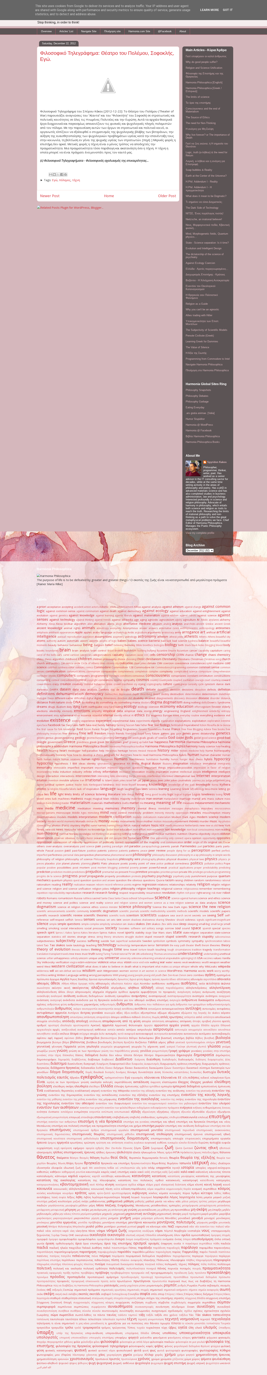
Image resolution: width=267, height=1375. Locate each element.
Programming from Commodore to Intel (208, 358)
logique (187, 794)
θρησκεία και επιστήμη (115, 1163)
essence (86, 715)
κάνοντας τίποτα (219, 1172)
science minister (109, 907)
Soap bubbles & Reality (199, 169)
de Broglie (123, 689)
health (42, 750)
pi (229, 859)
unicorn (83, 958)
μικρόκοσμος (44, 1218)
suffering (93, 941)
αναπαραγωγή (157, 996)
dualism (61, 706)
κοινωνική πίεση (102, 1189)
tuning (99, 954)
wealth (205, 962)
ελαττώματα (169, 1082)
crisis (109, 684)
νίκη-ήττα (81, 1231)
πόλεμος (65, 180)
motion (158, 821)
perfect (216, 850)
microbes (207, 808)
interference (154, 776)
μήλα (56, 1214)
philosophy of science (79, 859)
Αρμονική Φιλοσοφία (128, 1025)
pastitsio (92, 850)
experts (155, 721)
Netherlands (192, 825)
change (201, 654)
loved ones (44, 798)
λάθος (217, 1193)
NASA (127, 825)
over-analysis (54, 846)
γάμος (162, 1042)
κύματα (163, 1193)
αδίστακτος (183, 979)
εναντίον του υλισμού (214, 1103)
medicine (65, 807)
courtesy (216, 680)
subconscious (222, 936)
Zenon (182, 975)
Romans (52, 898)
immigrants (224, 763)
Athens (203, 636)
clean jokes (140, 663)
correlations (105, 680)
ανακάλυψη (43, 996)
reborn (100, 884)
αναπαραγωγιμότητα (179, 996)
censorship (166, 654)
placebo (50, 863)
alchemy (225, 619)
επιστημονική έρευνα (188, 1134)
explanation (167, 721)
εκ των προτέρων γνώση (72, 1082)
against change (193, 607)
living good (151, 794)
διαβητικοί (108, 1059)
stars (169, 932)
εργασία (225, 1138)
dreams (42, 706)
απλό (199, 1017)
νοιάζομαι (148, 1231)
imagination (180, 763)
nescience (178, 825)
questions (149, 880)
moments (69, 821)
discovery (179, 698)
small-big (204, 924)
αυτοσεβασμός (221, 1033)
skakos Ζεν (159, 924)
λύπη (199, 1197)
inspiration (162, 771)
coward (225, 680)
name (94, 825)
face (44, 725)
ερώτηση (89, 1142)
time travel (130, 949)
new (202, 825)
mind (104, 812)
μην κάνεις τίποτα (69, 1214)
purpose (212, 876)
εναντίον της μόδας (74, 1099)
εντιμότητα (81, 1111)
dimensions (109, 698)
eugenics (156, 715)
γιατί (162, 1046)
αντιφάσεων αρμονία (51, 1013)
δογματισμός (73, 1071)
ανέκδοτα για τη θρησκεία (92, 1000)
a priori (41, 607)
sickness (190, 919)
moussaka (168, 821)
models (61, 817)
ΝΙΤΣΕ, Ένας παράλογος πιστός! (204, 213)
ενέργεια (186, 1107)
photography (148, 859)
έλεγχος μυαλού (201, 1082)
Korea (215, 784)
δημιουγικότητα (165, 1055)
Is (103, 780)
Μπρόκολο (79, 1226)
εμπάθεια (154, 1086)
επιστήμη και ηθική (163, 1121)
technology (107, 944)
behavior (63, 645)
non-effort (139, 829)
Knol (118, 784)
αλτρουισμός (83, 992)
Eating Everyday (195, 407)
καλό (177, 1172)
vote (146, 962)
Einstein (216, 706)
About (182, 31)
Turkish (115, 954)
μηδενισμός (44, 1214)
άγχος (147, 979)
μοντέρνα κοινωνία (142, 1222)
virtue (112, 962)
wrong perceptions (100, 975)
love (226, 794)
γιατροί (171, 1046)
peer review (157, 850)
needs (169, 825)
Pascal (49, 850)
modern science (208, 817)
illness (135, 763)
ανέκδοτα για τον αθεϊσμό (128, 1000)
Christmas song (212, 659)
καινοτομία (93, 1172)
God (171, 737)
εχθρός (99, 1148)
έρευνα (42, 1142)
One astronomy (159, 838)
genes (186, 733)
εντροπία (94, 1111)
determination (193, 694)
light (61, 794)
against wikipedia (122, 619)
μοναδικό (184, 1218)
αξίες (119, 1013)
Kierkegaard (95, 784)
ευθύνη (161, 1142)
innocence (125, 771)
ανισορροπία (89, 1008)
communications (76, 671)
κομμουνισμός (174, 1189)
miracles (195, 812)
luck (54, 798)
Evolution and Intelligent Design (203, 248)
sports (129, 932)
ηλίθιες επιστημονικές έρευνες (74, 1152)
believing (119, 645)
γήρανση (152, 1046)
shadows (136, 919)
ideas (82, 763)
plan (58, 863)
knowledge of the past (181, 784)
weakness (194, 962)
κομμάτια (160, 1189)
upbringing (187, 958)
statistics (56, 936)
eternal (108, 715)
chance (189, 655)
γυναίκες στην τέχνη (49, 1055)
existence (60, 720)
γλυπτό (202, 1046)
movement (181, 821)
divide (69, 702)
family (101, 725)
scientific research (48, 915)
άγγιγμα (54, 979)
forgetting (116, 729)
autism (61, 641)
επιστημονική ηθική (217, 1134)
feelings (165, 725)
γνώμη (226, 1046)
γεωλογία (92, 1046)
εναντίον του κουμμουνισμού (149, 1103)
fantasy (111, 725)
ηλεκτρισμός (44, 1152)
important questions (131, 767)
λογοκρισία (160, 1197)
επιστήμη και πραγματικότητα (98, 1126)
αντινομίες (209, 1008)
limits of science (84, 794)
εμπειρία (166, 1086)
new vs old (212, 825)
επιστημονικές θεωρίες (88, 1134)
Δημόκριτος (223, 1055)
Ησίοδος (207, 1152)
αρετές (226, 1021)
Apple (79, 632)
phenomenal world (121, 855)
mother (148, 821)
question (85, 880)
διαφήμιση (102, 1063)
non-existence (155, 829)
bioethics (148, 645)
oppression (44, 842)
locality (163, 794)
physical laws (196, 859)
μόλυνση (159, 1218)
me (141, 803)
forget (104, 729)
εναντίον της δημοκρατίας (65, 1095)
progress (70, 875)
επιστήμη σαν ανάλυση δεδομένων (187, 1126)
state (177, 932)
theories (215, 945)
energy (157, 711)
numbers (170, 834)
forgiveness (130, 729)
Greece (69, 741)
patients (123, 850)
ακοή (67, 988)
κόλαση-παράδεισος (133, 1189)
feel (156, 725)
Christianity (169, 659)
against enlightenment (206, 611)
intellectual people (190, 771)
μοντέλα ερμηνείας (63, 1222)
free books (218, 729)
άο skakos (214, 1013)
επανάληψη (87, 1117)
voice (135, 962)
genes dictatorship (203, 733)
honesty (61, 755)
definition (224, 689)
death (137, 688)
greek (93, 742)
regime (136, 884)
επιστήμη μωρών (153, 1126)
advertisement (125, 607)
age (136, 619)
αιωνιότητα (43, 988)
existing (76, 721)
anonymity (115, 628)
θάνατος (46, 1157)
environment (45, 715)
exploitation (199, 721)
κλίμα (190, 1184)
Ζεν (107, 1148)
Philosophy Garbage (197, 401)
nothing (126, 834)
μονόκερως (43, 1222)
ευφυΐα (226, 1142)
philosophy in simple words (214, 855)
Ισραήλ (176, 1167)
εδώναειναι (152, 1077)
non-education (123, 829)
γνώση (62, 1050)
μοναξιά (197, 1218)
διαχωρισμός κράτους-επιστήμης (180, 1063)
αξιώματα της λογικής (193, 1013)
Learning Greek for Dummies (202, 341)
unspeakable (173, 958)
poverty (134, 867)
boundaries (52, 650)
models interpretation (83, 817)
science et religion (68, 907)
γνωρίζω (42, 1051)
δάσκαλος (68, 1055)
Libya (40, 794)
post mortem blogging (104, 867)
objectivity (204, 834)
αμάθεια (123, 992)
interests (141, 776)
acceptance (54, 607)
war (162, 962)
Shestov (170, 919)
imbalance (195, 763)
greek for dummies (109, 742)
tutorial (124, 954)
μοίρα (136, 1218)
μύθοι (99, 1226)
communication (55, 671)
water (169, 962)
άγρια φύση (136, 979)
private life (185, 872)
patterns (134, 850)
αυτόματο (205, 1033)
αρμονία (107, 1025)
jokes (174, 780)
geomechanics (95, 738)
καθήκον (55, 1172)
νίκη (72, 1231)
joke (167, 780)
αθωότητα (117, 983)
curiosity (192, 684)
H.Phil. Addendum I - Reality (202, 181)
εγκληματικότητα (114, 1077)
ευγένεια (139, 1142)
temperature (139, 945)
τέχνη (76, 180)
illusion (156, 763)
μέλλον (83, 1205)
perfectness (55, 855)
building (141, 650)
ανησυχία (174, 1000)
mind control (118, 812)
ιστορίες (201, 1167)
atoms (41, 641)
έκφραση (156, 1082)
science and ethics (209, 898)
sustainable (135, 941)
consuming (43, 680)
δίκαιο (129, 1068)
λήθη (79, 1197)
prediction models (61, 872)
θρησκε (79, 1163)
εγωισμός (137, 1077)
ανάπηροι (211, 996)
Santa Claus (107, 898)
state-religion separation (198, 932)
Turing (106, 954)
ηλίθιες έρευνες (106, 1152)
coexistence (182, 663)
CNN (159, 663)
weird (40, 966)
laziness (153, 789)
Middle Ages (79, 812)
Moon (139, 821)
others (41, 846)
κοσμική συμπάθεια (204, 1189)
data (76, 689)
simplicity (105, 924)
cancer (193, 650)
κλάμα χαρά (153, 1184)
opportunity (209, 838)
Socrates (124, 928)
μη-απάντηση (115, 1209)
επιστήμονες (60, 1129)
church (226, 659)
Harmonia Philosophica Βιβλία (165, 746)
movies (194, 821)
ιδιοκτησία (43, 1167)
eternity (118, 715)
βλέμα (65, 1042)
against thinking (85, 619)
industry (77, 771)
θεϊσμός (84, 1158)
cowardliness (44, 684)
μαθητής (139, 1201)
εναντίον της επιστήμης (164, 1095)
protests (136, 876)
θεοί (114, 1157)
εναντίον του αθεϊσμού (78, 1103)
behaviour (76, 645)
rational (226, 880)
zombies (198, 975)
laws (145, 789)
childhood (71, 659)
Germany (121, 738)
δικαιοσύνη (141, 1068)
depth (135, 694)
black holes (198, 645)
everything (206, 715)
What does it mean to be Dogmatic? (206, 196)
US (194, 958)
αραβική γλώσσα (211, 1021)
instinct (174, 771)
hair (151, 742)
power (144, 867)
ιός (138, 1167)
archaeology (120, 632)
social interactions (72, 928)
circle (77, 663)
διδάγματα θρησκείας (65, 1068)
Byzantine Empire (166, 650)
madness (77, 798)
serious (100, 919)
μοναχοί (209, 1218)
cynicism (210, 684)
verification (62, 962)
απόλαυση (95, 1021)
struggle (129, 936)
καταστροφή (190, 1180)
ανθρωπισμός (108, 1004)
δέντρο (148, 1055)
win (57, 971)
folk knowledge (66, 729)
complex (153, 671)
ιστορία (187, 1167)
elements (67, 711)
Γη (144, 1046)
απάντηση (89, 1017)
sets (113, 919)
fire (38, 729)
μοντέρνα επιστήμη (114, 1222)
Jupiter (40, 784)
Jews (160, 780)
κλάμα (141, 1184)
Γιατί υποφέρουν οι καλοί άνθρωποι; (206, 56)
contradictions (68, 680)
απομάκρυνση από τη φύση (121, 1021)
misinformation (46, 817)
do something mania (127, 702)
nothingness (139, 834)
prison (174, 872)
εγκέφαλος (92, 1076)
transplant (55, 954)
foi (55, 729)
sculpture (163, 915)
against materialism (146, 615)
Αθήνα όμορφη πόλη (82, 983)
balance (204, 641)
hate (218, 746)
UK (133, 954)
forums (143, 729)
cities (102, 663)
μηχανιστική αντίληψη (140, 1214)
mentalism (164, 808)
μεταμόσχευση (207, 1205)
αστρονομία (163, 1029)
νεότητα (56, 1231)
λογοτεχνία (187, 1197)
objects (215, 834)
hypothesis (61, 763)
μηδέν (226, 1209)
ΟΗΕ (71, 1235)
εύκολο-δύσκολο (188, 1142)
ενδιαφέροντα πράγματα (165, 1107)
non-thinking (47, 833)
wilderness (43, 971)
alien (90, 624)
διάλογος (200, 1059)
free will (86, 733)
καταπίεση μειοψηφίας (181, 1176)
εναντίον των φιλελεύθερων (120, 1107)
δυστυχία (209, 1072)
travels (65, 954)
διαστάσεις (43, 1063)
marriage (185, 798)
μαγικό (217, 1197)
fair (63, 725)
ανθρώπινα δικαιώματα (197, 1000)
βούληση (118, 1042)
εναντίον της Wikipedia (115, 1090)
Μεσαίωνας (143, 1205)
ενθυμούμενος (212, 1107)
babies (122, 641)
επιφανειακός (193, 1138)
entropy (225, 711)
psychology (164, 876)
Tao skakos (57, 945)
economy (167, 706)
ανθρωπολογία (45, 1008)
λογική (125, 1197)
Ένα (40, 1090)
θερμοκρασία (150, 1158)
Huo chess (196, 759)
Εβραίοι (75, 1077)
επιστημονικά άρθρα (86, 1130)
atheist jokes (176, 636)
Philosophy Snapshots (198, 390)
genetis (41, 738)
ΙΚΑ (91, 1167)
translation (43, 954)
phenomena (102, 855)
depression (125, 694)
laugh (120, 789)
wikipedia (224, 966)
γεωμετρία (106, 1046)
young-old (149, 975)
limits (68, 794)
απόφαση (185, 1021)
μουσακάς (224, 1222)
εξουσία (186, 1111)
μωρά (141, 1226)
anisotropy (103, 628)
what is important (143, 966)
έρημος (52, 1142)
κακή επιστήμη (119, 1172)
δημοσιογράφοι (46, 1059)
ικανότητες (100, 1167)
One (145, 837)
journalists (184, 780)
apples (88, 632)
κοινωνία (44, 1188)
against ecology (155, 610)
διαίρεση (139, 1059)
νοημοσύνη (134, 1231)
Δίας (227, 1059)
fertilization (177, 725)
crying (141, 684)
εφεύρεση (66, 1148)
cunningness (180, 684)
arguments (154, 632)
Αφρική (58, 1038)
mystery (75, 825)
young (123, 975)
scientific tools (117, 915)
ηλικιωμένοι (148, 1152)
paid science (87, 846)
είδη (185, 1077)
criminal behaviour (94, 684)
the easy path (177, 945)
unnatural (159, 958)
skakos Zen (143, 924)
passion (59, 850)
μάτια (185, 1201)
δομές (88, 1072)
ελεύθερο (94, 1086)
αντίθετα (140, 1008)
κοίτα (117, 1189)
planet (66, 863)
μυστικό (132, 1226)
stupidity (208, 936)
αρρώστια (161, 1025)
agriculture (189, 619)
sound (186, 928)
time (118, 949)
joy (203, 780)
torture (142, 949)
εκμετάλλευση (123, 1082)
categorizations (101, 655)
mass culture (215, 798)
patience (113, 850)
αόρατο (225, 1013)
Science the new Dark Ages (169, 907)
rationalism (44, 884)
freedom (100, 733)
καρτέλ (96, 1176)
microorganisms (46, 812)
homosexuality (46, 755)
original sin (215, 842)
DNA (77, 702)
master (65, 803)
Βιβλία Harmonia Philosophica (203, 436)
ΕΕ (179, 1077)
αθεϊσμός (43, 983)
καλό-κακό (188, 1172)
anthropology (206, 628)
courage (199, 680)
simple (53, 924)
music (213, 821)
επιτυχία (178, 1138)
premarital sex (110, 872)
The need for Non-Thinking (201, 123)
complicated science (185, 671)
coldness (63, 667)
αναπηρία (198, 996)
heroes (133, 750)
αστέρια (131, 1029)
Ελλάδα (107, 1086)
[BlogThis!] (54, 174)
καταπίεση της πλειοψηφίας (97, 1180)
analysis (177, 624)
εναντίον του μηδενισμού (183, 1103)
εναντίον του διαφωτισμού (113, 1103)
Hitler (174, 750)
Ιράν (144, 1167)
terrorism (162, 945)
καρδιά (73, 1176)
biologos (159, 645)
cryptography (154, 684)
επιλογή (203, 1117)
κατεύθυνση (207, 1180)
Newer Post (50, 195)
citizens (110, 663)
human (193, 754)
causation (130, 655)
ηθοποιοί (224, 1148)
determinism (210, 694)
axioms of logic (108, 641)
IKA (128, 763)
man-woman (154, 798)
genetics (223, 733)
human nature (52, 759)
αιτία (202, 983)
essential (97, 715)
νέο (191, 1226)
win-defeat (65, 971)
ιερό (85, 1167)
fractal (166, 729)
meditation (84, 808)
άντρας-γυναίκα (91, 1013)
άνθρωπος (63, 1008)
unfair (50, 958)
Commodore (102, 667)
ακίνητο (57, 988)
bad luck (166, 641)
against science (206, 615)
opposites (223, 838)
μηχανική (119, 1214)
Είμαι (227, 1077)
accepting (67, 607)
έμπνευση (224, 1086)
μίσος (103, 1218)
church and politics (48, 663)
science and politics (65, 902)
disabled (150, 698)
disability (138, 698)
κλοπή (199, 1184)
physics (211, 858)
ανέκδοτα (69, 1000)
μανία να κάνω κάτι (168, 1201)
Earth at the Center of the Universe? (206, 175)
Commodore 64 (144, 667)
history (163, 750)
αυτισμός (111, 1033)
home (209, 750)
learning (164, 789)
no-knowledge (96, 829)
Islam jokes (119, 780)
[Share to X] (58, 174)
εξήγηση (175, 1111)
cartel (66, 655)
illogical (146, 763)
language (108, 788)
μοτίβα (213, 1222)
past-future (79, 850)
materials (97, 803)
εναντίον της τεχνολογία (201, 1099)
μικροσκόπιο (82, 1218)
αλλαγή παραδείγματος (170, 988)
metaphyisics (192, 808)
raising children (184, 880)
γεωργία (136, 1046)
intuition (42, 780)
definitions (46, 693)
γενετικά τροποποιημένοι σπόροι (195, 1042)
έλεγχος (183, 1082)
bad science (179, 641)
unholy (74, 958)
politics (196, 863)
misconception (211, 812)
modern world (55, 821)
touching (161, 949)
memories (112, 808)
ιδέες (213, 1163)
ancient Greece (204, 624)
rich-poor (190, 892)
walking (154, 962)
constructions (222, 675)
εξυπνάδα (198, 1111)
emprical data (133, 711)
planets (75, 863)
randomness (213, 880)
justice (69, 784)
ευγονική (150, 1142)
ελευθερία (81, 1086)
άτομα (74, 1033)
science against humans (184, 898)
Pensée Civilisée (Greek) (200, 335)
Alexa (52, 624)
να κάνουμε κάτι (156, 1226)
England (185, 711)
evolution (43, 721)
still (64, 936)
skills (169, 924)
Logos (196, 794)
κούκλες (41, 1193)
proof (82, 876)
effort (197, 706)
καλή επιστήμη (153, 1172)
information (110, 771)
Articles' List (66, 31)
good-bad (223, 738)
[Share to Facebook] (62, 174)
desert (156, 694)
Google (42, 742)
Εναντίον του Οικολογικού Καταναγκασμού (200, 288)
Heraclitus (111, 750)
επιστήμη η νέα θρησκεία (100, 1121)
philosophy (142, 854)
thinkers (85, 949)
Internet (203, 775)
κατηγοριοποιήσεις (48, 1184)
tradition (197, 949)
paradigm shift (120, 846)
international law (184, 776)
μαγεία (208, 1197)
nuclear (159, 834)
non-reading (222, 829)
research (88, 892)
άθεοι (55, 983)
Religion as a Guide (197, 303)
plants (96, 863)
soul (178, 928)
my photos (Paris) (58, 825)
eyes (39, 725)
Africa (137, 607)
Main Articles (111, 798)
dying (76, 706)
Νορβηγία (180, 1231)
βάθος (79, 1038)
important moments (106, 767)
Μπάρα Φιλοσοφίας (60, 1226)
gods (189, 737)
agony (178, 619)
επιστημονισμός (161, 1138)
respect (123, 892)
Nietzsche (70, 829)
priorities (165, 872)
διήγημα (118, 1068)
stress (91, 936)
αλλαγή (147, 987)
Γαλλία (152, 1042)
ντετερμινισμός (220, 1231)
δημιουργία (184, 1055)
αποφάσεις (172, 1021)
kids (85, 784)
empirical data (113, 711)
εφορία (90, 1148)
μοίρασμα (147, 1218)
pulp (187, 876)
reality (67, 884)
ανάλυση (69, 996)
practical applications (181, 867)
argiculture (141, 632)
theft (198, 945)
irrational (93, 780)
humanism (107, 759)
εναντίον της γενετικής (198, 1090)
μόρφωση (202, 1222)
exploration (213, 721)
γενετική (223, 1041)
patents (102, 850)
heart (63, 750)
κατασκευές (173, 1180)
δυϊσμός (110, 1072)
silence (42, 923)
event (176, 715)
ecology (130, 706)
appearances (67, 632)
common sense (209, 667)
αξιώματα (174, 1013)
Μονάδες (171, 1218)
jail (139, 780)
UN (138, 954)
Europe (167, 715)
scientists (148, 915)
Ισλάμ (151, 1167)
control (81, 680)
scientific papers (220, 911)
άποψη (197, 1021)
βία (157, 1038)
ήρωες (197, 1152)
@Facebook (165, 31)
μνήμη (125, 1217)
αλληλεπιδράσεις (196, 988)
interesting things (125, 776)
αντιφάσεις (223, 1008)
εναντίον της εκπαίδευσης (101, 1095)
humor (174, 759)
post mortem (81, 867)
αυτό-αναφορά (126, 1033)
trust (85, 954)
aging (143, 619)
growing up (135, 742)
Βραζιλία (129, 1042)
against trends (103, 619)
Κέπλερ (100, 1184)
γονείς (135, 1051)
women (124, 971)
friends (120, 733)
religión (215, 884)
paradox (135, 846)
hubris (183, 755)
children (85, 658)
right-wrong (203, 892)
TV (129, 954)
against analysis (151, 607)
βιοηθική (209, 1038)
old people (115, 838)
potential (124, 867)
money (104, 821)
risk (213, 892)
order (188, 842)
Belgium (99, 645)
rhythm (180, 892)
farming (121, 725)
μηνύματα (86, 1214)
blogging (210, 645)
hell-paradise (90, 750)
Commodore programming (170, 667)
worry (217, 971)
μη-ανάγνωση (98, 1209)
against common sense (61, 611)
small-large (217, 924)
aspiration (88, 636)
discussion (191, 698)
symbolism (159, 941)
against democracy (129, 611)
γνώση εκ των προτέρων (84, 1051)
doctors (145, 702)
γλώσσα (214, 1046)
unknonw (136, 958)
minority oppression (176, 812)
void (141, 962)
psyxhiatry (179, 876)
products (209, 872)
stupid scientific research (183, 936)
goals (142, 738)
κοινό (226, 1184)
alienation (100, 624)
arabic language (102, 632)
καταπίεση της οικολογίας (56, 1180)
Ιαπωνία (185, 1163)
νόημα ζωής (116, 1230)
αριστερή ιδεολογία (60, 1025)
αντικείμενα (154, 1008)
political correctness (177, 863)
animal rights (72, 628)
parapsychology (151, 846)
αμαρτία (134, 992)
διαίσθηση (153, 1059)
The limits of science (197, 96)
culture (167, 684)
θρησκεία (92, 1163)
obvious (70, 838)
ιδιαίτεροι (224, 1163)
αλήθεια (133, 988)
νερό (65, 1231)
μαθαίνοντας (98, 1201)
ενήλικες (197, 1107)
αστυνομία (181, 1029)
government (55, 742)
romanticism (65, 898)
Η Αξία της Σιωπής (196, 353)
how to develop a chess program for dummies (102, 755)
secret (187, 915)
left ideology (197, 789)
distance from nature (51, 702)
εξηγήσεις (163, 1111)
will (52, 971)
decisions (187, 689)
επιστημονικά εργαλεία (115, 1130)
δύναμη (132, 1072)
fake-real (91, 725)
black (188, 645)
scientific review (71, 915)
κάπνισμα (61, 1176)
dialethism (224, 694)
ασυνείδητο (210, 1029)
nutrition (182, 834)
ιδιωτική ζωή (72, 1167)
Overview (46, 31)
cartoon (74, 655)
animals (88, 627)
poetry (133, 863)
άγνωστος (123, 979)
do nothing (88, 702)
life (53, 793)
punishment (198, 876)
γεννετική (43, 1046)
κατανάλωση (122, 1176)
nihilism (82, 829)
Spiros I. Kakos (64, 932)
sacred (96, 898)
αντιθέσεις (128, 1008)
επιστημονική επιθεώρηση (154, 1134)
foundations (154, 729)
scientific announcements (51, 911)
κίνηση (109, 1184)
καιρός (105, 1172)
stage (148, 932)
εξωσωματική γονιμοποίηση (52, 1117)
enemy (147, 711)
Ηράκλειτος (187, 1152)
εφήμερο (78, 1148)
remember (205, 888)
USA (199, 958)
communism (93, 671)
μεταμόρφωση (190, 1205)
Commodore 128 (122, 667)
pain (98, 846)
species (226, 928)
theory (225, 945)
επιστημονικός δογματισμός (124, 1138)
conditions (126, 675)
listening (101, 794)
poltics (219, 863)
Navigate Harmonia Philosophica (204, 364)
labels (72, 789)
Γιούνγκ (181, 1046)
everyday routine (189, 715)
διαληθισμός (169, 1059)
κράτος (81, 1192)
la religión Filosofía (58, 789)
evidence (219, 715)
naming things (115, 825)
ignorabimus (104, 763)
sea (172, 915)
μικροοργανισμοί (63, 1218)
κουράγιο (68, 1193)
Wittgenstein (110, 971)
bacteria (154, 641)
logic (171, 794)
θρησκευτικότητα (141, 1163)
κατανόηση (141, 1175)
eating (119, 706)
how (69, 755)
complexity (166, 671)
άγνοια (93, 979)
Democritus (111, 694)
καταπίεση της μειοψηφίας (213, 1176)
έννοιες (226, 1107)
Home (109, 195)
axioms (93, 641)
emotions (82, 710)
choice (121, 659)
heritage (123, 750)
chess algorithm (54, 659)
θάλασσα (225, 1152)
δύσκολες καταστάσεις (175, 1072)
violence (103, 962)
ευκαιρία (173, 1142)
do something (104, 702)
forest (95, 729)
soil (144, 928)
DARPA (54, 689)
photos (161, 859)
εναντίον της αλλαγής (143, 1090)
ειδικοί (205, 1077)
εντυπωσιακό (122, 1111)
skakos (131, 924)
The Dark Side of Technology (202, 207)
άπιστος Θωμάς (150, 1017)
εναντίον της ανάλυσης (170, 1090)
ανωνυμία (109, 1013)
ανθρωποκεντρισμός (218, 1004)
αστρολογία (144, 1029)
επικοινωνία (188, 1117)
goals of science (157, 738)
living (139, 794)
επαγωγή (74, 1117)
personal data (71, 855)
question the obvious (129, 880)
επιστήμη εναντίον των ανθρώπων (57, 1121)
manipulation (171, 798)
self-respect (57, 919)
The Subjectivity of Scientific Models (206, 329)
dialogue (42, 698)
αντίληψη (193, 1008)
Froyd (141, 733)
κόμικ (150, 1189)
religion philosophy (122, 888)
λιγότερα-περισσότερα (106, 1197)
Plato (104, 863)
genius (49, 738)
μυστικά (121, 1226)
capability (203, 650)
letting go (224, 789)
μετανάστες (223, 1205)
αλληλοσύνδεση (47, 992)
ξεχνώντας (43, 1235)
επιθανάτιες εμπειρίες (154, 1117)
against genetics (58, 615)
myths (85, 825)
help (101, 750)
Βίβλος (199, 1038)
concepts (114, 675)
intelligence (209, 771)
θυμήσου (172, 1163)
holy (202, 750)
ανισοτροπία (105, 1008)
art (202, 632)
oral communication (171, 842)
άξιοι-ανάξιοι (131, 1013)
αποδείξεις (54, 1021)
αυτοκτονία (191, 1033)
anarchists (189, 624)
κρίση (92, 1193)
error (77, 715)
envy (56, 715)
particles (209, 846)
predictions (78, 872)
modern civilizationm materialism (151, 817)
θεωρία (174, 1158)
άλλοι (61, 992)
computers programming (92, 675)
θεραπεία (135, 1158)
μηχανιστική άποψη (169, 1214)
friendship (131, 733)
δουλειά (98, 1072)
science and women (141, 902)
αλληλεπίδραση (219, 988)
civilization (126, 663)
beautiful (215, 641)
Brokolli (119, 650)
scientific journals (129, 911)
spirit (51, 932)
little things (128, 794)
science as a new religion (169, 902)
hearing (53, 750)
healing (225, 746)
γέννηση (57, 1046)
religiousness (191, 888)
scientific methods (177, 911)
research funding (106, 892)
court (207, 680)
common (192, 667)
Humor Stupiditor (195, 418)
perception (200, 850)
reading (56, 884)
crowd (117, 684)
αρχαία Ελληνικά (220, 1025)
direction (122, 698)
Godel (180, 738)
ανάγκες (196, 992)
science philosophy (135, 906)
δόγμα (55, 1071)
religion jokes (100, 888)
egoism (206, 706)
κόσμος (224, 1188)
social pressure (94, 928)
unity (101, 958)
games (165, 733)
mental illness (147, 808)
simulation (116, 924)
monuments (127, 821)
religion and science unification (72, 888)
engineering (171, 711)
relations (162, 884)
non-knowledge (175, 829)
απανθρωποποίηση (53, 1016)
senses (89, 919)
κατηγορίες (223, 1180)
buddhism (130, 650)
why (201, 966)
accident (78, 607)
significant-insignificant (217, 919)
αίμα (136, 983)
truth (91, 954)
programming (222, 872)
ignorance (119, 763)
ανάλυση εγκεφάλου (117, 996)
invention (53, 780)
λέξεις (71, 1197)
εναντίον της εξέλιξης (133, 1095)
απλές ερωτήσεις (171, 1017)
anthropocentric (189, 628)
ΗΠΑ (176, 1152)
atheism (162, 636)
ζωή (169, 1147)
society (111, 928)
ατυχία (94, 1033)
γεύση (81, 1046)
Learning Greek (179, 789)
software (136, 928)
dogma (156, 702)
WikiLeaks (211, 966)
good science (209, 738)
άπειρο (115, 1017)
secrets (196, 915)
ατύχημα (84, 1033)
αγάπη (210, 974)
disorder (215, 698)
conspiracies (178, 675)
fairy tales (72, 725)
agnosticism (166, 619)
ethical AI (128, 715)
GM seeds (133, 738)
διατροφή (89, 1063)
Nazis (155, 825)
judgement (219, 780)
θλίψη (69, 1163)
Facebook (54, 725)
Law (138, 789)
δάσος (79, 1055)
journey (196, 780)
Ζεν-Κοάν (116, 1148)
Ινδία (111, 1167)
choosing (131, 659)
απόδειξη (68, 1021)
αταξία (55, 1033)
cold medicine (215, 663)
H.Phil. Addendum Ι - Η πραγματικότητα (199, 189)
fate (137, 725)
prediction (43, 872)
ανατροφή (56, 1000)
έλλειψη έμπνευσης (126, 1086)
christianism (153, 659)
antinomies (223, 628)
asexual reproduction (69, 636)
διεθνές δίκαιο (104, 1068)
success (81, 941)
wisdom (88, 970)
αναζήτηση (223, 992)
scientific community (77, 911)
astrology (131, 636)
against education (181, 611)
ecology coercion (148, 706)
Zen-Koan (173, 975)
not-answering (113, 834)
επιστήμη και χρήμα (129, 1126)
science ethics (90, 907)
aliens (110, 624)
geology (80, 738)
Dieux (50, 698)
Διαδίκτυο (123, 1059)
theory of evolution (53, 949)
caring (226, 650)
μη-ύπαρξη (214, 1209)
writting (83, 975)
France (175, 729)
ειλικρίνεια (217, 1077)
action (87, 607)
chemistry (223, 655)
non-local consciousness (200, 829)
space (196, 928)
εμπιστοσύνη (209, 1086)
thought (107, 949)
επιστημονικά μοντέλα (147, 1130)
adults (112, 607)
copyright (92, 680)
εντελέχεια (67, 1111)
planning (86, 863)
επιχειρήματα (210, 1138)
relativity (191, 884)
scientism (132, 915)
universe (112, 957)
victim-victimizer (87, 962)
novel (151, 834)
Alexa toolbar (64, 624)
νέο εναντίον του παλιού (209, 1226)
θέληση (94, 1158)
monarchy (92, 821)
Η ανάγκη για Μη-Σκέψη (199, 128)
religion (203, 884)
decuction (200, 689)
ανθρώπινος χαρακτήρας (83, 1004)
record (108, 884)
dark (227, 684)
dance (220, 684)
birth (181, 645)
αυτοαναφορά (144, 1033)
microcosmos (222, 808)
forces (87, 729)
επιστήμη (219, 1116)
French (111, 733)
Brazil (111, 650)
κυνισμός (175, 1193)
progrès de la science (49, 876)
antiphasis (42, 632)
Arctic (131, 632)
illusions (167, 763)
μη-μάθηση (163, 1209)
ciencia (69, 663)
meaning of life (169, 802)
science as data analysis (201, 902)
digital (89, 698)
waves (177, 962)
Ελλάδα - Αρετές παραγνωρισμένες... (207, 268)
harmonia (177, 741)
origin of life (200, 842)
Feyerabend (191, 725)
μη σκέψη (83, 1209)
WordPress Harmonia (182, 971)
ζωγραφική (157, 1148)
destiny (165, 694)
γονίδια (145, 1051)
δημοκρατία (204, 1054)
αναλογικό (56, 996)
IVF (135, 780)
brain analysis (80, 650)
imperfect (73, 767)
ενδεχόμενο (143, 1107)
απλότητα (208, 1017)
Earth (84, 706)
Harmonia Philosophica (201, 742)
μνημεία (113, 1218)
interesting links (106, 776)
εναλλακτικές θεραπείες (59, 1090)
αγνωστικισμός (107, 979)
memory (128, 808)
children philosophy (105, 659)
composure (205, 671)
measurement (204, 803)
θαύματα (63, 1158)
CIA (63, 663)
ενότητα (42, 1111)
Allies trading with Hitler (199, 315)
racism (169, 880)
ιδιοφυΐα (56, 1167)
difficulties (79, 698)
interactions (67, 776)
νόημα (101, 1231)
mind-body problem (140, 812)
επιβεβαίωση (120, 1117)
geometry (108, 738)
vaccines (208, 958)
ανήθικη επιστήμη (157, 1000)
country (154, 680)
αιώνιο (225, 983)
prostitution (123, 876)
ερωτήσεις (76, 1142)
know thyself (129, 784)
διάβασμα (94, 1059)
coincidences (198, 663)
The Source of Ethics (198, 117)
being (88, 644)
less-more (211, 789)
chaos (212, 655)
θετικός (163, 1158)
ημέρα (168, 1152)
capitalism (216, 650)
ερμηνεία (63, 1142)
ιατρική (200, 1162)
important (87, 767)
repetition (42, 892)
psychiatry (149, 876)
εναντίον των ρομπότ (92, 1107)
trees (78, 954)
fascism (130, 725)
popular (41, 867)
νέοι (48, 1231)
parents (165, 846)
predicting (224, 867)
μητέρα (96, 1214)
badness (193, 641)
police (160, 863)
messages (177, 808)
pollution (209, 863)
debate (151, 689)
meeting (98, 808)
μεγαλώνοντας (56, 1205)
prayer (198, 867)
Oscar (226, 842)
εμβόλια (144, 1086)
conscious (138, 675)
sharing (160, 919)
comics (89, 667)
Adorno (104, 607)
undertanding (211, 954)
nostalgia (85, 834)
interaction (52, 776)
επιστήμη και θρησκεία (190, 1121)
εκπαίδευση (141, 1082)
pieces (40, 863)
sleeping (192, 924)
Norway (74, 834)
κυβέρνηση (139, 1193)
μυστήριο (110, 1226)
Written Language (68, 975)
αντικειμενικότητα (173, 1008)
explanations (183, 721)
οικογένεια (82, 1235)
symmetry (184, 941)
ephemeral (66, 715)
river (219, 892)
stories (71, 936)
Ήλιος (160, 1152)
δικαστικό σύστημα (198, 1068)
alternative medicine (137, 624)
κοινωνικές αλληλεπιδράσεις (72, 1189)
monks (115, 821)
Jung (228, 780)
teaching (91, 945)
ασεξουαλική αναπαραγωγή (77, 1029)
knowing (142, 784)
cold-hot (52, 667)
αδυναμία (196, 979)
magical (97, 798)
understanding (190, 953)
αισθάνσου (158, 983)
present (123, 872)
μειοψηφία (71, 1205)
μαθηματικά (114, 1201)
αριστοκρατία (81, 1025)
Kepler (78, 784)
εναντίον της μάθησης (49, 1099)
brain (65, 649)
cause (140, 655)
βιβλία (190, 1038)
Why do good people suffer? (201, 62)
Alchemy (42, 624)
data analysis (88, 689)
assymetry (118, 636)
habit (145, 742)
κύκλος (153, 1193)
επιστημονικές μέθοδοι (120, 1134)
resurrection (153, 892)
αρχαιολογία (44, 1029)
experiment (103, 721)
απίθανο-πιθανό (130, 1017)
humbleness (137, 759)
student (139, 936)
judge (209, 780)
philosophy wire (129, 859)
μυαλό (90, 1226)
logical (178, 794)
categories (86, 655)
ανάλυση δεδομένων (90, 996)
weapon (215, 962)
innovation (138, 771)
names (102, 825)
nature (145, 825)
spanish (206, 928)
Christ (141, 659)
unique (93, 958)
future (155, 733)
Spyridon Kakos (217, 462)
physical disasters (177, 859)
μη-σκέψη (199, 1209)
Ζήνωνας (128, 1148)
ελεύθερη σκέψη (63, 1086)
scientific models (198, 911)
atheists (191, 636)
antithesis (54, 632)
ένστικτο (53, 1111)
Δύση (157, 1072)
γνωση (52, 1051)
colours (80, 667)
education (185, 706)
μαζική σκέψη (81, 1201)
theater (190, 945)
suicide (105, 941)
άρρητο (148, 1025)
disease (203, 698)
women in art (137, 971)
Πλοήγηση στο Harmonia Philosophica (207, 370)
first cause (47, 729)
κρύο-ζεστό (103, 1193)
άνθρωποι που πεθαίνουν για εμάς (154, 1004)
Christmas (197, 659)
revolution (169, 892)
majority (125, 798)
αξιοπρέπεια (148, 1013)
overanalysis (71, 846)
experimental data (123, 721)
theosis (76, 949)
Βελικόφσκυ (146, 1038)
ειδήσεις (194, 1077)
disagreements (164, 698)
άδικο (172, 979)
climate (151, 663)
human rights (91, 759)
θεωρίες (52, 1163)
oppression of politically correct (104, 842)
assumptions (103, 636)
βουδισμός (105, 1042)
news (59, 829)
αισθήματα (173, 983)
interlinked (167, 776)
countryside (165, 680)
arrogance (190, 632)
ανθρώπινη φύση (57, 1004)
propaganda (95, 876)
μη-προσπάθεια (180, 1209)
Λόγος (174, 1197)
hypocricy (222, 758)
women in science (156, 971)
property (110, 876)
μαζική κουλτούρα (60, 1201)
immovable (60, 767)
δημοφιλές (64, 1059)
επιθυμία (174, 1117)
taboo (226, 941)
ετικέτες (128, 1142)
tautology (79, 945)
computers (66, 675)
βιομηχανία (44, 1042)
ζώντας (200, 1147)
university (125, 958)
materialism (80, 802)
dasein (65, 689)
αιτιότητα (213, 983)
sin (124, 924)
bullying (151, 650)
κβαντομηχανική (74, 1184)
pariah (175, 846)
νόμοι (159, 1231)
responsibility (137, 892)
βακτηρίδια (91, 1038)
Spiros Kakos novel (111, 932)
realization (79, 884)
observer (59, 838)
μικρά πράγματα (191, 1214)
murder (204, 821)
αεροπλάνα (209, 979)
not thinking (98, 834)
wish (99, 971)
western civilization (67, 966)
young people (135, 975)
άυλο (102, 1033)
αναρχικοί (224, 996)
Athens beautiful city (219, 636)
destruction (177, 694)
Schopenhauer (146, 898)
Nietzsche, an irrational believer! (204, 219)
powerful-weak (158, 867)
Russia (78, 898)
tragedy (207, 949)
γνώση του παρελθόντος (115, 1051)
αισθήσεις (189, 983)
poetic (124, 863)
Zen (164, 975)
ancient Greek (222, 624)
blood (219, 645)
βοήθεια (91, 1042)
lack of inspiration (88, 789)
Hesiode (152, 750)
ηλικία (136, 1152)
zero (190, 975)
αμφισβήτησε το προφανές (158, 992)
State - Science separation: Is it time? (207, 242)
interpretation (220, 776)
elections (42, 711)
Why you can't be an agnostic (202, 309)
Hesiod (142, 750)
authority (51, 641)
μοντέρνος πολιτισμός (176, 1222)
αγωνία (165, 979)
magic (88, 798)
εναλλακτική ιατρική (87, 1090)
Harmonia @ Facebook (199, 430)
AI (198, 619)
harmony (192, 746)
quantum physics (61, 880)
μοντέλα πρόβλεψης (89, 1222)
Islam (108, 780)
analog (167, 624)
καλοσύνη (202, 1172)
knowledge (158, 784)
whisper (185, 966)
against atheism (173, 607)
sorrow (169, 928)
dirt (130, 698)
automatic (73, 641)
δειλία (103, 1055)
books (41, 650)
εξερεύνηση (148, 1111)
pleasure (114, 863)
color (71, 667)
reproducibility (56, 892)
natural (136, 825)
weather (225, 962)
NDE (162, 825)
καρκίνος (84, 1176)
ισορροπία (163, 1167)
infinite (88, 771)
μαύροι (212, 1201)
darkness (42, 689)
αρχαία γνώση (179, 1025)
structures (118, 936)
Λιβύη (87, 1197)
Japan (145, 780)
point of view (146, 863)
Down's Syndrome (218, 702)
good (197, 738)
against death (108, 611)
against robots (188, 615)
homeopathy (222, 750)
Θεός (123, 1157)
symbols (171, 941)
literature (114, 794)
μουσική (42, 1226)
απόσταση (158, 1021)
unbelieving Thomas (151, 954)
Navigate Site (88, 31)
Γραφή (172, 1051)
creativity (77, 684)
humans (121, 758)
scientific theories (96, 915)
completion (141, 671)
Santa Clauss (121, 898)
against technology (62, 619)
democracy (94, 693)
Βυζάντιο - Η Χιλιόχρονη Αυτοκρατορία (207, 280)
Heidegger (74, 750)
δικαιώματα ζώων (160, 1068)
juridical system (55, 784)
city (117, 663)
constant (192, 675)
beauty (52, 645)
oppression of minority (67, 842)
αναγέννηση (184, 992)
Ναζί (171, 1226)
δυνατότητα (145, 1072)
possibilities (64, 867)
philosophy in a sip (188, 855)
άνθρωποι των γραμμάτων (191, 1004)
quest (76, 880)
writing (52, 975)
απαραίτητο (103, 1017)
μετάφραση (43, 1209)
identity (91, 763)
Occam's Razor (84, 838)
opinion (196, 838)
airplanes (214, 619)
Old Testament (132, 838)
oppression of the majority (142, 842)
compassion (108, 671)
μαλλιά (150, 1201)
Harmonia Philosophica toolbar (126, 746)
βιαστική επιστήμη (172, 1038)
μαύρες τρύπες (198, 1201)
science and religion (116, 902)
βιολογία (222, 1037)
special (216, 928)
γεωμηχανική (122, 1046)
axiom (84, 641)
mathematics (112, 803)
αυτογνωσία (161, 1033)
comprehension (221, 671)
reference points (122, 884)
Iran (82, 780)
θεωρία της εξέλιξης (197, 1157)
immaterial (209, 763)
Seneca (78, 919)
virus (120, 962)
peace (144, 850)
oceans (98, 838)
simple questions (68, 924)
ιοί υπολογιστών (125, 1167)
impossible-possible (179, 767)
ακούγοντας (80, 988)
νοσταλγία (193, 1231)
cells (153, 655)
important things (155, 767)
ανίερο (77, 1008)
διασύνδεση (74, 1063)
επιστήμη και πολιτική (65, 1126)
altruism (157, 624)
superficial (122, 941)
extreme (225, 721)
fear (150, 725)
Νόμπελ (168, 1231)
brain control (98, 650)
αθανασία (223, 979)
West (47, 966)
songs (160, 928)
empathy (97, 711)
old (106, 838)
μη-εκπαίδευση (147, 1209)
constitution (206, 675)
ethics (139, 715)
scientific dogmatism (104, 911)
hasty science (207, 746)
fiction (203, 725)
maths (125, 803)
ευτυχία (215, 1142)
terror (151, 945)
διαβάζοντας (79, 1059)
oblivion (225, 834)
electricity (55, 711)
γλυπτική (191, 1046)
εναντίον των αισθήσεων (58, 1107)
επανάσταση (102, 1117)
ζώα (146, 1147)
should (180, 919)
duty (69, 706)
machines (64, 798)
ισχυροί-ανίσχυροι (219, 1167)
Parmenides (188, 846)
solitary (151, 928)
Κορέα (187, 1189)
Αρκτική (95, 1025)
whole (194, 966)
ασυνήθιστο (44, 1033)
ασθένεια (100, 1029)
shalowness (148, 919)
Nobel (110, 829)
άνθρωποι (124, 1004)
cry (135, 684)
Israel (129, 780)
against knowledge (81, 615)
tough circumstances (179, 949)
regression (149, 884)
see (204, 915)
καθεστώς (43, 1172)
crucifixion (127, 684)
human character (210, 755)
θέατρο (74, 1158)
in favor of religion (218, 767)
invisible (64, 780)
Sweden (147, 941)
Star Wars (158, 932)
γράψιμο (184, 1051)
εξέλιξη (136, 1111)
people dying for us (178, 850)
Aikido (204, 619)
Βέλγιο (133, 1038)
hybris (208, 759)
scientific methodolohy (153, 911)
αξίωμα (162, 1013)
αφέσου (41, 1038)
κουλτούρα (54, 1193)
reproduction (74, 892)
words (202, 971)
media (49, 808)
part (200, 846)
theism (205, 945)
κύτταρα (206, 1193)
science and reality (91, 902)
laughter (130, 789)
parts (219, 846)
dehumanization (69, 693)
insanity (150, 771)
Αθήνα (65, 983)
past (68, 850)
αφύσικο (69, 1038)
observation (45, 838)
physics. (223, 859)
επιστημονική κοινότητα (51, 1138)
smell (227, 924)
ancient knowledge (49, 628)
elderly (226, 706)
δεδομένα (91, 1055)
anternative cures (169, 628)
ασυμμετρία (195, 1029)
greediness (82, 742)
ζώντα (178, 1148)
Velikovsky (48, 962)
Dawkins (104, 689)
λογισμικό (146, 1197)
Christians (184, 659)
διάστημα (58, 1063)
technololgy (123, 945)
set (108, 919)
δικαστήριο (178, 1068)
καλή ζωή (167, 1172)
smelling (42, 928)
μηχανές (107, 1214)
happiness (161, 742)
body (226, 645)
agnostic (153, 619)
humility (164, 759)
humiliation (152, 759)
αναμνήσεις (139, 996)
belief (109, 645)
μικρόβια (224, 1214)
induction (65, 771)
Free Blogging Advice (199, 729)
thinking (96, 949)
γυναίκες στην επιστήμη (216, 1051)
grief (125, 742)
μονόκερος (223, 1218)
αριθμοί (41, 1025)
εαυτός (63, 1077)
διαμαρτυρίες (215, 1059)
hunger (184, 759)
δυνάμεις (121, 1072)
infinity (97, 771)
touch (150, 949)
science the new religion (209, 906)
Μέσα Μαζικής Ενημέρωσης (115, 1205)
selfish (69, 919)
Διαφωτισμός (151, 1063)
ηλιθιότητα (124, 1152)
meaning (149, 803)
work (210, 971)
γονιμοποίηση (160, 1051)
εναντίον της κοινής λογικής (205, 1094)
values (217, 958)
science (162, 897)
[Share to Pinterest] (65, 174)
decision (175, 689)
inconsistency (44, 771)
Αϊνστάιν (145, 983)
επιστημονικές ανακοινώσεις (213, 1130)
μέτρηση (70, 1209)
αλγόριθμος (118, 988)
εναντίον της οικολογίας (138, 1098)
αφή (50, 1038)
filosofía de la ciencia (218, 725)
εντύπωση (107, 1111)
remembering (221, 888)
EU (148, 715)
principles (154, 872)
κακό (141, 1172)
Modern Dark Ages (184, 817)
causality (118, 655)
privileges (198, 872)
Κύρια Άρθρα (191, 1193)
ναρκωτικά (181, 1226)
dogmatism (172, 702)
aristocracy (168, 632)
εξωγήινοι (224, 1111)
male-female (138, 798)
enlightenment (200, 711)
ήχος (215, 1152)
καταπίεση (159, 1176)
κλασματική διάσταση (173, 1184)
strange (81, 936)
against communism (87, 611)
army (178, 632)
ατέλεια (64, 1033)
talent (40, 945)
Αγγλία (64, 979)
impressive (200, 767)
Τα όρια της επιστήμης (198, 102)
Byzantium (182, 650)
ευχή (56, 1148)
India (56, 771)
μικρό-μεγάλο (209, 1214)
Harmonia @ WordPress (199, 424)
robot (226, 892)
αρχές (56, 1029)
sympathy (198, 941)
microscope (63, 812)
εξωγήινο (211, 1111)
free (184, 729)
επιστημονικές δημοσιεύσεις (53, 1134)
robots (41, 898)
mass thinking (53, 803)
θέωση (61, 1163)
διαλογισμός (186, 1059)
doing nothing (192, 702)
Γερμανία (70, 1046)
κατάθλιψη (107, 1176)
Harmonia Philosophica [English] (204, 82)
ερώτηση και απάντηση (109, 1142)
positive (51, 867)
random (199, 880)
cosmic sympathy (124, 680)
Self (220, 915)
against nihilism (169, 615)
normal (63, 834)
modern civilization (115, 816)
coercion (168, 663)
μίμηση (95, 1218)
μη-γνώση (130, 1209)
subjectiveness (46, 941)
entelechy (214, 711)
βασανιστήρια (109, 1038)
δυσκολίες (196, 1072)
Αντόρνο (73, 1013)
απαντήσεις (76, 1017)
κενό (92, 1184)
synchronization (213, 941)
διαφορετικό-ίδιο (120, 1063)
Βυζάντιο (141, 1042)
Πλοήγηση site (112, 31)
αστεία (111, 1029)
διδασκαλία (88, 1068)
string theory (104, 936)
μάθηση (129, 1201)
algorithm (80, 624)
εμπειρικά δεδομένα (186, 1086)
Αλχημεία (111, 992)
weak (185, 962)
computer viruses (46, 675)
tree (71, 954)
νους (206, 1230)
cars (59, 655)
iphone (74, 780)
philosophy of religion (50, 859)
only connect (176, 838)
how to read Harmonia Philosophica (155, 755)
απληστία (189, 1017)
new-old (50, 829)
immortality (44, 767)
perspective (87, 855)
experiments (143, 721)
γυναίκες (196, 1051)
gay (172, 733)
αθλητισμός (103, 983)
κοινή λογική (213, 1184)
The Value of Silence (197, 347)
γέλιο (170, 1042)
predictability (210, 867)
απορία (146, 1021)
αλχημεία (98, 992)
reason (90, 884)
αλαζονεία (99, 987)
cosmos (142, 679)
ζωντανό (188, 1148)
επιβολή (135, 1117)
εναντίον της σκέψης (172, 1099)
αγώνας (156, 979)
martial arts (199, 798)
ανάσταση (43, 1000)
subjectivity (65, 940)
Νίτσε (92, 1231)
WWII (115, 975)
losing (219, 794)
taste (69, 945)
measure (188, 803)
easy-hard (109, 706)
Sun (112, 941)
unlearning (148, 958)
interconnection (86, 776)
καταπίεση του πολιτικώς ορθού (141, 1180)
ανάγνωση (208, 992)
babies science (138, 641)
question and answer (103, 880)
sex (118, 919)
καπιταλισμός (45, 1176)
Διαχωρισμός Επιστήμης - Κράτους (205, 274)
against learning (105, 615)
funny (148, 733)
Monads (81, 821)
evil (228, 715)
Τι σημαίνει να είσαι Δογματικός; (204, 201)
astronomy (147, 636)
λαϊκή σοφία (59, 1197)
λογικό (135, 1197)
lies (46, 794)
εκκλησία (95, 1082)
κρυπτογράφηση (121, 1193)
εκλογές (108, 1082)
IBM (75, 763)
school (133, 898)
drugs (51, 706)
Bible (139, 645)
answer (143, 628)
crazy (55, 684)
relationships (177, 884)
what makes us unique (167, 966)
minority (159, 812)
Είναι (41, 1081)
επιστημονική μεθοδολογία (83, 1138)
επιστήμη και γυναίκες (136, 1121)
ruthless (87, 898)
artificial (211, 632)
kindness (108, 784)
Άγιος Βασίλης (79, 979)
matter (134, 803)
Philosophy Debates (197, 395)
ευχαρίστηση (44, 1148)
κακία (133, 1172)
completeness (126, 671)
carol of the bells (46, 655)
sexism (126, 919)
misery (226, 812)
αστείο (120, 1029)
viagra (73, 962)
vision (128, 962)
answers (153, 628)
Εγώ (54, 180)
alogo (119, 624)
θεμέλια (105, 1158)
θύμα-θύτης (159, 1163)
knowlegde (203, 784)
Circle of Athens (90, 663)
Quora (160, 880)
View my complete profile (200, 532)
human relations (70, 759)
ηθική (213, 1147)
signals (200, 919)
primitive (141, 872)
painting (106, 846)
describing (146, 694)
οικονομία (116, 1234)
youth (158, 975)
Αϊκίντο (128, 983)
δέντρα (138, 1055)
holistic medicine (189, 750)
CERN (180, 655)
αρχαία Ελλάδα (200, 1025)
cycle (201, 684)
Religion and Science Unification (204, 67)
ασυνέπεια (224, 1029)
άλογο (70, 992)
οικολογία (98, 1234)
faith (82, 725)
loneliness (208, 794)
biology (171, 644)
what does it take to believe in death (108, 966)
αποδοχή (82, 1021)
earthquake (95, 706)
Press (132, 872)
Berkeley (130, 645)
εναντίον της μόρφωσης (101, 1099)
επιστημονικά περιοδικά (179, 1130)
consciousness (158, 675)
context (55, 680)
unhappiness (62, 958)
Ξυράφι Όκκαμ (59, 1235)
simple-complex (90, 924)
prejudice (93, 871)
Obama (193, 834)
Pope (227, 863)
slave (175, 924)
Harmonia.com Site (139, 31)
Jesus (154, 780)
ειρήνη (50, 1082)
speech (42, 932)
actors (95, 607)
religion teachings (148, 888)
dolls (204, 702)
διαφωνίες (137, 1063)
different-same (64, 698)
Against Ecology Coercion (200, 263)
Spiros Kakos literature (86, 932)
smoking (53, 928)
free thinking (70, 733)
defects (211, 689)
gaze (178, 733)
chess (40, 659)
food (80, 729)
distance (225, 698)
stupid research (154, 936)
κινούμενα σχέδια (126, 1184)
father (144, 725)
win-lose (76, 971)
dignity (98, 698)
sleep (182, 924)
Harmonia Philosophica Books (203, 442)
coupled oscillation (183, 680)
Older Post (167, 195)
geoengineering (64, 738)
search (179, 915)
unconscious (170, 954)
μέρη (92, 1205)
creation (65, 684)
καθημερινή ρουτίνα (73, 1172)
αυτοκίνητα (175, 1033)
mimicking (93, 812)
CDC (146, 655)
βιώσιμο (56, 1042)
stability (139, 932)
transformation (221, 949)
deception (163, 689)
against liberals (123, 615)
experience (88, 721)
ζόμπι (137, 1148)
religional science (171, 888)
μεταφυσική (57, 1209)
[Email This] (51, 174)
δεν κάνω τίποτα (120, 1055)
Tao (46, 945)
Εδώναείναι (169, 1077)
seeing (211, 915)
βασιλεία (123, 1038)
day (113, 689)
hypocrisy (45, 763)
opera (187, 838)
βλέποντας (77, 1042)
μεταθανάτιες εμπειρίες (166, 1205)
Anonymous (130, 628)
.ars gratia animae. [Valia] (200, 413)
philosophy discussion (164, 855)
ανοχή (117, 1008)
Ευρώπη (204, 1142)
